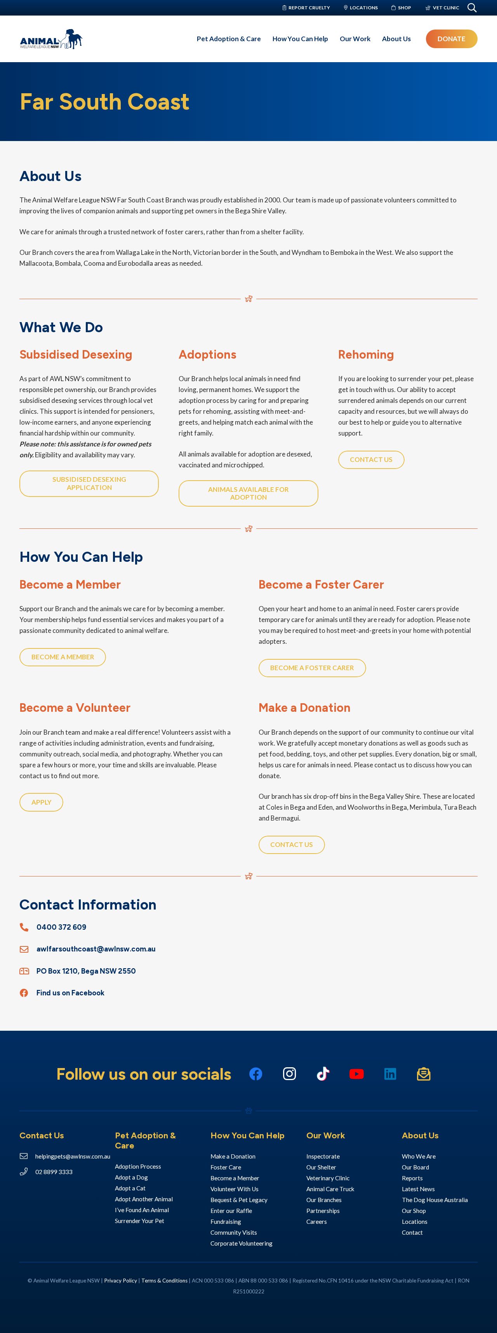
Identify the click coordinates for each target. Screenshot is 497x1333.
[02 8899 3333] (27, 1172)
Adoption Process (138, 1166)
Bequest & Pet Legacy (239, 1199)
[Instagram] (290, 1074)
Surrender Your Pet (139, 1220)
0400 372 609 (61, 927)
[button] (265, 39)
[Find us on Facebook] (27, 993)
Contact (412, 1232)
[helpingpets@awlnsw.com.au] (27, 1156)
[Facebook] (256, 1074)
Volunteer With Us (235, 1188)
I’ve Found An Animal (142, 1209)
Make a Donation (233, 1156)
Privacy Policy (120, 1280)
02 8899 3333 (54, 1171)
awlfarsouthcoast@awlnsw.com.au (96, 948)
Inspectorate (323, 1156)
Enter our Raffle (231, 1210)
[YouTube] (357, 1074)
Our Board (415, 1167)
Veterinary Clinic (328, 1177)
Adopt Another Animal (144, 1198)
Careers (316, 1221)
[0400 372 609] (27, 927)
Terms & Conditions (164, 1280)
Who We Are (419, 1156)
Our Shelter (321, 1167)
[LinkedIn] (390, 1074)
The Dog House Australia (435, 1199)
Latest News (418, 1188)
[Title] (424, 1074)
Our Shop (414, 1210)
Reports (412, 1177)
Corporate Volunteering (241, 1243)
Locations (414, 1221)
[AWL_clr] (51, 39)
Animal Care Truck (331, 1188)
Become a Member (234, 1177)
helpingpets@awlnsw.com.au (72, 1156)
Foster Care (225, 1167)
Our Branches (324, 1199)
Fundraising (225, 1221)
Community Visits (233, 1232)
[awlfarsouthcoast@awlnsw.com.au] (27, 949)
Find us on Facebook (70, 992)
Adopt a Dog (131, 1177)
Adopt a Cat (130, 1188)
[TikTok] (323, 1074)
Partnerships (323, 1210)
